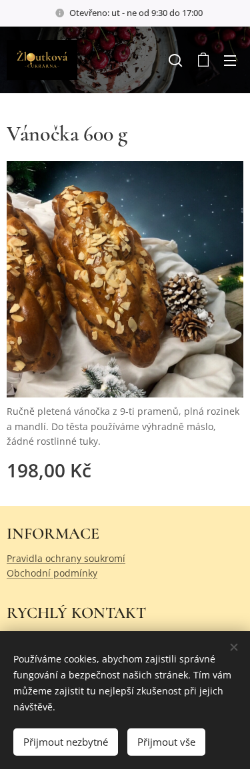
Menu (230, 60)
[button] (175, 60)
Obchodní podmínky (52, 573)
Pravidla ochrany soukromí (66, 558)
